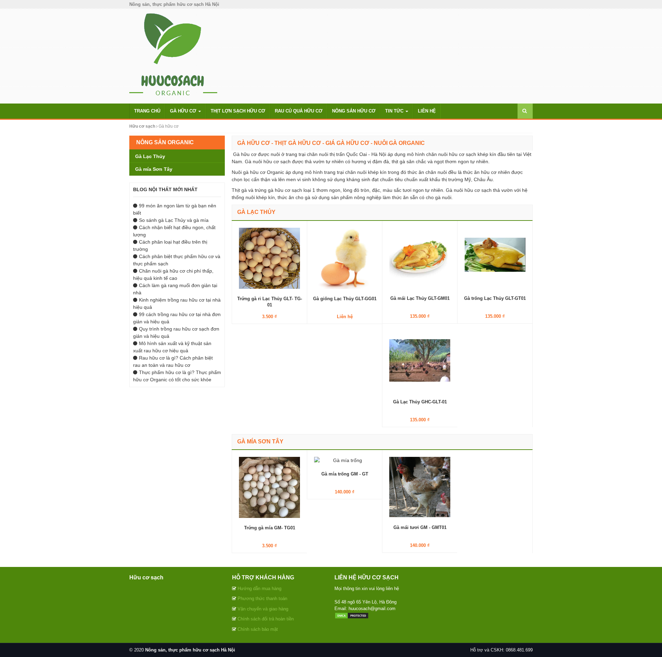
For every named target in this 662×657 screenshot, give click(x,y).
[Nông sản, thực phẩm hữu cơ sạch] (173, 55)
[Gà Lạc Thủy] (420, 361)
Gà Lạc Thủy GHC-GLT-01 (420, 401)
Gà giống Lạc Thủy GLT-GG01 (345, 298)
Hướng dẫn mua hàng (259, 588)
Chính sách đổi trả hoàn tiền (266, 618)
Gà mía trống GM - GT (344, 474)
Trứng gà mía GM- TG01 (269, 527)
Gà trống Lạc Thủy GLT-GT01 (495, 298)
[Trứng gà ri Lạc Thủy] (269, 258)
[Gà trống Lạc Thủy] (495, 258)
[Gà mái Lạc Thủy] (420, 258)
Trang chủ (147, 111)
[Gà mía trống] (345, 460)
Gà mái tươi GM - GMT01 (420, 527)
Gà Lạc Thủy (256, 212)
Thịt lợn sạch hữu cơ (238, 111)
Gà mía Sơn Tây (260, 441)
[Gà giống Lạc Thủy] (345, 258)
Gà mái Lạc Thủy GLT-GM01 (420, 298)
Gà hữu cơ (184, 111)
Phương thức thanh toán (262, 598)
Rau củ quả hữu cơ (298, 111)
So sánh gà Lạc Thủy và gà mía (174, 220)
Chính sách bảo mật (258, 629)
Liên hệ (427, 111)
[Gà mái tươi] (420, 487)
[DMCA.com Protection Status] (351, 615)
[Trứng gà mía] (269, 487)
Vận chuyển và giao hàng (263, 608)
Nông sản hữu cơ (353, 111)
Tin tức (395, 111)
